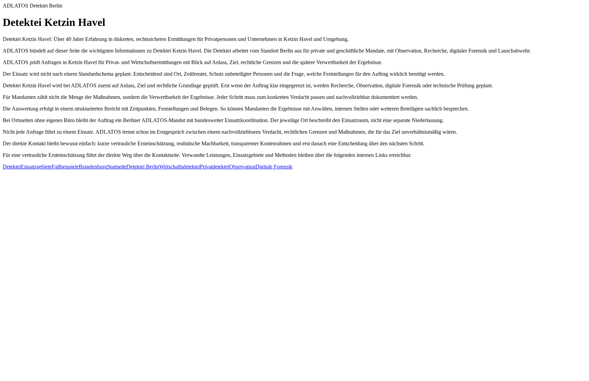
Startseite (116, 167)
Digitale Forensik (273, 167)
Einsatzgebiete (36, 167)
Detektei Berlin (142, 167)
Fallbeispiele (65, 167)
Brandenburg (93, 167)
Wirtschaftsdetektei (179, 167)
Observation (242, 167)
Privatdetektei (214, 167)
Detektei (12, 167)
